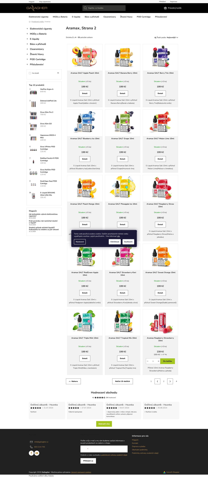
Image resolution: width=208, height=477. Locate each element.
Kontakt (135, 443)
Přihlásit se (88, 461)
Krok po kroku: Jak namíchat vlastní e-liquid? (43, 222)
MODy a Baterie (38, 33)
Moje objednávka (45, 2)
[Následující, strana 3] (170, 381)
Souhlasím (128, 242)
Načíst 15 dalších (122, 381)
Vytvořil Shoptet (172, 472)
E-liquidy (34, 38)
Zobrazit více (104, 424)
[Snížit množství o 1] (147, 361)
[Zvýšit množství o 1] (158, 361)
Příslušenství (36, 64)
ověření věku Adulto (46, 476)
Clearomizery (37, 49)
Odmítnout (114, 242)
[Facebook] (31, 453)
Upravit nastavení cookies (81, 472)
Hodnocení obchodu (104, 392)
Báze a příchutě (38, 44)
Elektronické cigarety (41, 28)
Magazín (31, 2)
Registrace (173, 2)
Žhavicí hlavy (37, 54)
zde (118, 236)
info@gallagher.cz (41, 442)
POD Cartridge (38, 59)
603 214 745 (39, 447)
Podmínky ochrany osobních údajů (145, 453)
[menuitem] (39, 17)
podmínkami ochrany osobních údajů (114, 455)
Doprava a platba (138, 446)
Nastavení (80, 242)
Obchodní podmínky (140, 450)
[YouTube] (36, 453)
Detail (84, 93)
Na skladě (45, 73)
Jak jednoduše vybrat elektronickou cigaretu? (43, 215)
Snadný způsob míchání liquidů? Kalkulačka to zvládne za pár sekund (44, 229)
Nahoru (75, 381)
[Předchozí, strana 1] (157, 381)
